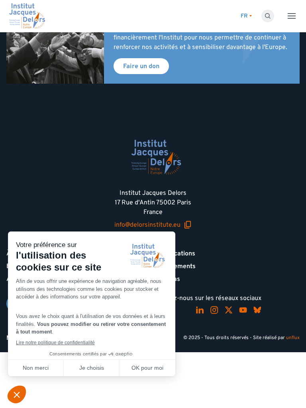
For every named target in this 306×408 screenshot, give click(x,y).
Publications (177, 253)
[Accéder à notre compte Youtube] (243, 310)
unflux (293, 337)
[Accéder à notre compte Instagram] (214, 310)
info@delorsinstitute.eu (153, 225)
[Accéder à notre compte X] (229, 310)
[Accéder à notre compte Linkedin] (200, 310)
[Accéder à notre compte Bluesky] (257, 310)
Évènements (177, 266)
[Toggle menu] (292, 16)
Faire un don (141, 66)
